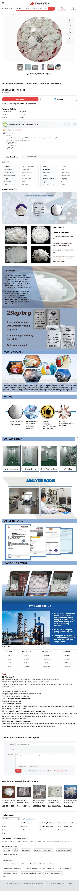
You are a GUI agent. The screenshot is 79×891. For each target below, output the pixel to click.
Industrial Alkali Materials (63, 850)
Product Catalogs (29, 819)
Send (18, 771)
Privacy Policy (68, 883)
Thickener (42, 830)
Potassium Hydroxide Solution (43, 850)
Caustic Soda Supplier (64, 868)
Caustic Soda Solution (31, 868)
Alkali (29, 14)
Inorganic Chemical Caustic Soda (31, 873)
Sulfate (4, 826)
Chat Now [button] (60, 99)
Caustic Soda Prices (48, 868)
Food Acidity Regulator (46, 826)
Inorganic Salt (26, 850)
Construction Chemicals (10, 864)
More (3, 877)
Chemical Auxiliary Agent (65, 826)
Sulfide (16, 850)
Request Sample (31, 103)
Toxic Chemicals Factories (47, 864)
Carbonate (5, 830)
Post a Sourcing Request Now (57, 771)
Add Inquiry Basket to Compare (39, 74)
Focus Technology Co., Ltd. (27, 883)
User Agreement (50, 883)
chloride (23, 826)
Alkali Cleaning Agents (10, 855)
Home (3, 14)
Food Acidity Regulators (47, 823)
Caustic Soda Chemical (10, 873)
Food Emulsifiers (26, 823)
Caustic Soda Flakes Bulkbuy (53, 873)
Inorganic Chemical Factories (12, 868)
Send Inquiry (20, 99)
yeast (3, 823)
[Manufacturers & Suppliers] (39, 3)
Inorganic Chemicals (20, 14)
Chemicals (10, 14)
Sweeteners (61, 830)
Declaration (59, 883)
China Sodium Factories (29, 864)
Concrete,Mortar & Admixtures (67, 823)
